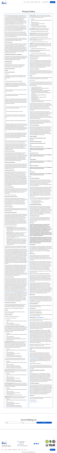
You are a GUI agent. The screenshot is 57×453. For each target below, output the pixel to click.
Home (2, 449)
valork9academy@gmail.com (23, 445)
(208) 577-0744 (21, 444)
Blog (22, 449)
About (19, 449)
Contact (25, 449)
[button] (52, 2)
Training (6, 449)
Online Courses (14, 449)
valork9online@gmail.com (40, 317)
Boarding (9, 449)
